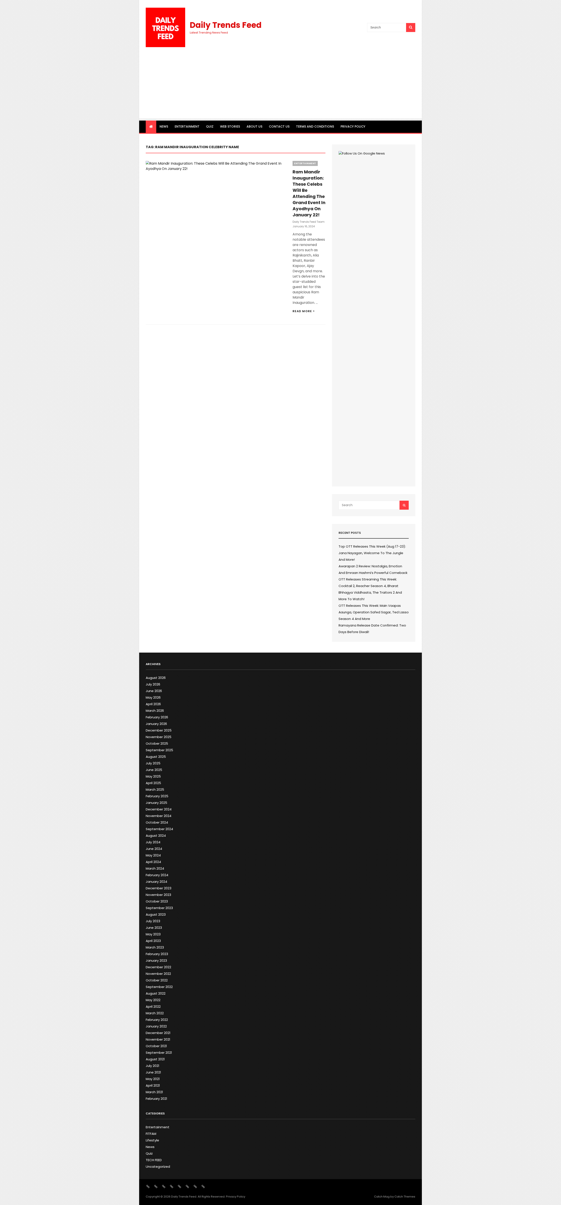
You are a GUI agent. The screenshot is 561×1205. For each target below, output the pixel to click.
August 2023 (156, 914)
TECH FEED (154, 1160)
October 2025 (157, 743)
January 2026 (156, 723)
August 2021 (155, 1059)
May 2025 (153, 776)
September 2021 (159, 1052)
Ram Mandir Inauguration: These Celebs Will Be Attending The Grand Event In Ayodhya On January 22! (309, 193)
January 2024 (156, 881)
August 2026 (156, 677)
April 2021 (153, 1085)
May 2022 (153, 1000)
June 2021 (153, 1072)
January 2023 (156, 960)
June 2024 (154, 848)
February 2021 (156, 1098)
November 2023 (158, 894)
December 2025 (159, 730)
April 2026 (153, 704)
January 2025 (156, 802)
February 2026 (157, 717)
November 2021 (158, 1039)
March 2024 (155, 868)
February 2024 (157, 875)
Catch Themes (404, 1196)
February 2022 (157, 1019)
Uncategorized (158, 1166)
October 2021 (156, 1046)
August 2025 (156, 756)
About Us (254, 126)
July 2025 (153, 763)
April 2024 (153, 862)
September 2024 (159, 829)
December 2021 (158, 1033)
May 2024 (153, 855)
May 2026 (153, 697)
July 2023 (153, 921)
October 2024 (157, 822)
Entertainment (187, 126)
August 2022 (155, 993)
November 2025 (158, 737)
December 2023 (158, 888)
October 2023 (157, 901)
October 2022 (157, 980)
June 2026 (154, 691)
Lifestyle (152, 1140)
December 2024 (159, 809)
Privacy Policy (353, 126)
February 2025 (157, 796)
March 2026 (155, 710)
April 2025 (153, 783)
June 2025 (154, 769)
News (164, 126)
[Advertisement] (280, 87)
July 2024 (153, 842)
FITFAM (151, 1133)
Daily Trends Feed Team (309, 222)
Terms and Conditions (315, 126)
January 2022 (156, 1026)
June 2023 (154, 927)
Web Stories (230, 126)
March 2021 (154, 1092)
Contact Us (279, 126)
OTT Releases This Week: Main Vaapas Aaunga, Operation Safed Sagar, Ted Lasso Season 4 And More (374, 612)
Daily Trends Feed (225, 25)
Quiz (209, 126)
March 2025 (155, 789)
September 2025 (159, 750)
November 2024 (158, 815)
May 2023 (153, 934)
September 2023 (159, 908)
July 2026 (153, 684)
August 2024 (156, 835)
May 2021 (153, 1079)
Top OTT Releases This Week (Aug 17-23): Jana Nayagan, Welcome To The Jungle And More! (372, 553)
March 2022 (155, 1013)
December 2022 (158, 967)
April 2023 (153, 940)
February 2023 (157, 954)
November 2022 (158, 973)
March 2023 (155, 947)
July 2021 (152, 1065)
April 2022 (153, 1006)
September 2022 (159, 986)
